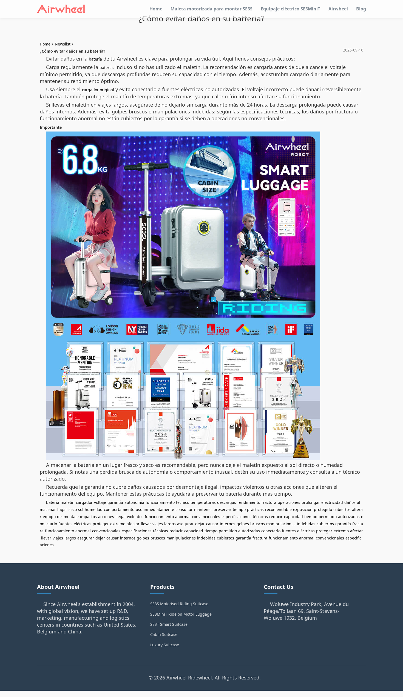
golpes (243, 523)
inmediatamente (159, 509)
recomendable (278, 509)
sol (80, 509)
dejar (200, 523)
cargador (84, 502)
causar (212, 523)
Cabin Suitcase (163, 634)
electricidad (332, 502)
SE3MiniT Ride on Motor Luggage (181, 614)
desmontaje (68, 516)
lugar (62, 509)
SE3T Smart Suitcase (169, 624)
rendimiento (248, 502)
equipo (49, 516)
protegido (323, 509)
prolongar (311, 502)
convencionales (206, 516)
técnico (182, 502)
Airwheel (338, 9)
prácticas (255, 509)
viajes (157, 523)
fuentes (65, 523)
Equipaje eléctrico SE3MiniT (290, 9)
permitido (328, 516)
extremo (117, 523)
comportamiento (119, 509)
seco (73, 509)
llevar (146, 523)
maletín (68, 502)
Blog (361, 9)
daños (350, 502)
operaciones (289, 502)
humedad (94, 509)
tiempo (239, 509)
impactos (88, 516)
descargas (226, 502)
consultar (184, 509)
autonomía (134, 502)
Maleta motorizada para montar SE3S (211, 9)
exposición (303, 509)
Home (155, 9)
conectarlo (270, 530)
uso (139, 509)
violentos (135, 516)
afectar (133, 523)
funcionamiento (160, 502)
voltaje (100, 502)
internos (227, 523)
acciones (106, 516)
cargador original (98, 89)
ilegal (120, 516)
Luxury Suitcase (164, 644)
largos (170, 523)
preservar (222, 509)
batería (95, 59)
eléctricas (82, 523)
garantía (115, 502)
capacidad (293, 516)
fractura (269, 502)
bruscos (257, 523)
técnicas (260, 516)
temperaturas (203, 502)
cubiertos (342, 509)
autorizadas (349, 516)
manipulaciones (281, 523)
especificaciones (236, 516)
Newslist (62, 44)
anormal (183, 516)
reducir (276, 516)
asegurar (185, 523)
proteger (101, 523)
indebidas (306, 523)
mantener (203, 509)
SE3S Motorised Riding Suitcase (179, 603)
